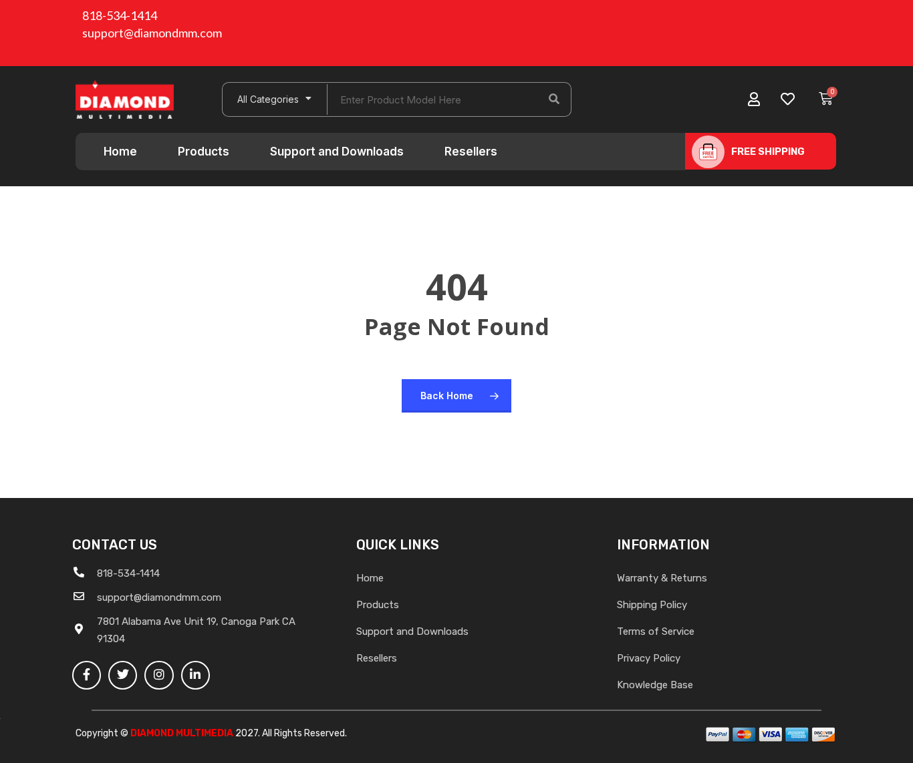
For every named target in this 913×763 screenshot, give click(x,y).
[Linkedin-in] (195, 675)
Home (120, 151)
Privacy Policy (648, 658)
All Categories (268, 99)
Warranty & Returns (662, 578)
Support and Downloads (337, 151)
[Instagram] (158, 675)
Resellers (470, 151)
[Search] (554, 99)
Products (203, 151)
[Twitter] (122, 675)
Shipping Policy (652, 605)
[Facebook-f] (86, 675)
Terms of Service (655, 631)
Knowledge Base (655, 685)
